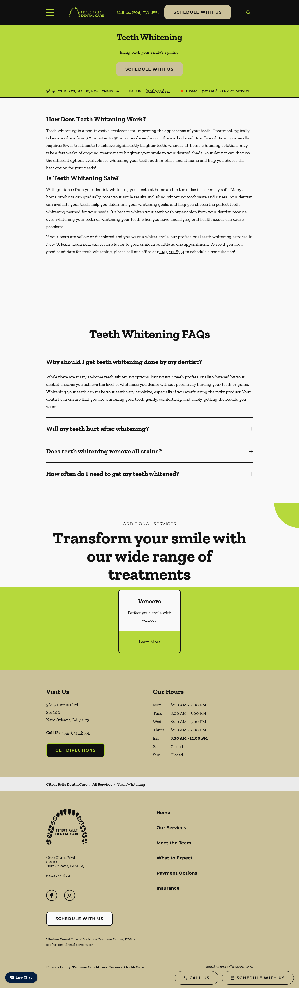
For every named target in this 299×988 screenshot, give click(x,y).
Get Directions (75, 750)
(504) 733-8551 (158, 90)
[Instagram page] (69, 895)
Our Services (171, 827)
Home (163, 812)
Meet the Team (174, 842)
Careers (115, 967)
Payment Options (177, 873)
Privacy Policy (58, 967)
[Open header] (51, 12)
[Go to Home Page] (86, 12)
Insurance (168, 888)
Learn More (149, 641)
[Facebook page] (51, 895)
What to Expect (175, 858)
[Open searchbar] (248, 12)
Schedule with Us (198, 12)
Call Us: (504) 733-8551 (138, 12)
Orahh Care (134, 967)
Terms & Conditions (89, 967)
